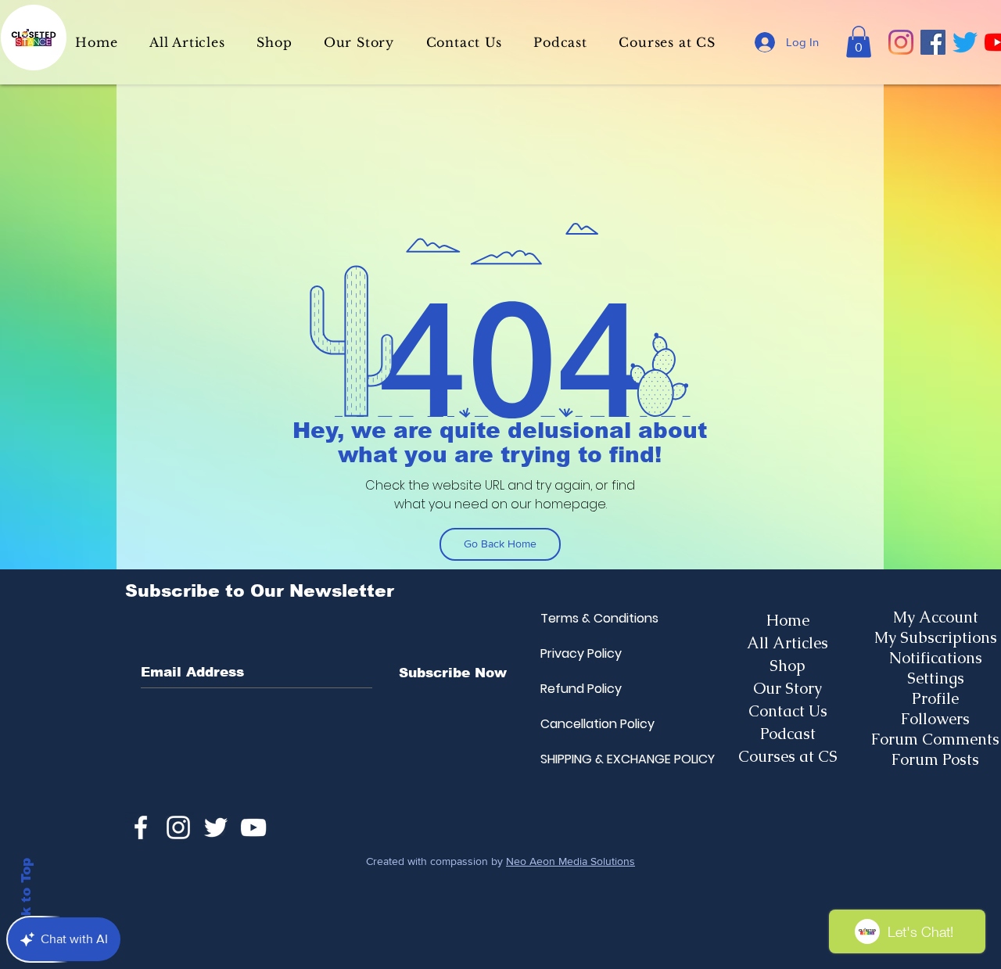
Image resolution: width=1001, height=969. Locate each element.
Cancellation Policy (577, 724)
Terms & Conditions (577, 618)
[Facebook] (932, 42)
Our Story (787, 688)
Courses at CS (788, 756)
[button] (858, 42)
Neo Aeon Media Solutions (570, 861)
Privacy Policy (577, 653)
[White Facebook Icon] (140, 827)
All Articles (787, 643)
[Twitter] (965, 42)
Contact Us (787, 711)
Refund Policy (577, 689)
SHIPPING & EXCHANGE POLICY (577, 759)
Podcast (788, 733)
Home (787, 620)
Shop (787, 665)
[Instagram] (900, 42)
